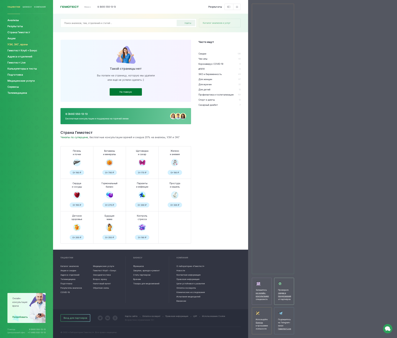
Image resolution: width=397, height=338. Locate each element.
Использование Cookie (213, 316)
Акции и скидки (68, 270)
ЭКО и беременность (210, 74)
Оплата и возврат (151, 316)
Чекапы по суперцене (74, 137)
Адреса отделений (19, 56)
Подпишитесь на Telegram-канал (284, 324)
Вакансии (181, 301)
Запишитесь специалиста (262, 294)
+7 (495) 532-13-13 (37, 332)
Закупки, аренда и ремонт (146, 270)
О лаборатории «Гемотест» (190, 266)
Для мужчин (205, 84)
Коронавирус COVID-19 (210, 64)
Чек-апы (202, 58)
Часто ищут (206, 41)
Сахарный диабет (208, 105)
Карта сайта (131, 316)
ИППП (201, 69)
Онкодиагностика (102, 275)
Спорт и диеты (206, 99)
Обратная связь (101, 288)
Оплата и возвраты (186, 288)
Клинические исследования (190, 292)
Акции (11, 38)
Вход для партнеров (75, 318)
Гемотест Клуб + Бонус (22, 50)
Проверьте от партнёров (284, 294)
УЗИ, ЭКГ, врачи (17, 44)
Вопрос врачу (100, 279)
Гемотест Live (16, 62)
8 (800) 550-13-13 (37, 329)
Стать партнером (141, 275)
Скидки (202, 53)
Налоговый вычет (102, 283)
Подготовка (66, 283)
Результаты (15, 26)
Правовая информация (187, 279)
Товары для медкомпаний (146, 283)
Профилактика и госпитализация (216, 94)
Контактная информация (188, 275)
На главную (126, 92)
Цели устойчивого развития (190, 283)
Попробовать (20, 317)
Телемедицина (17, 92)
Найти (188, 23)
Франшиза (138, 266)
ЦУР (195, 316)
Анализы (13, 20)
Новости (180, 270)
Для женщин (205, 79)
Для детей (204, 89)
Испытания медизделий (188, 296)
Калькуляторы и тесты (22, 68)
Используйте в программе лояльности (262, 324)
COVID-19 (65, 292)
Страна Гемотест (18, 32)
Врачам (137, 279)
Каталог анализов (69, 266)
